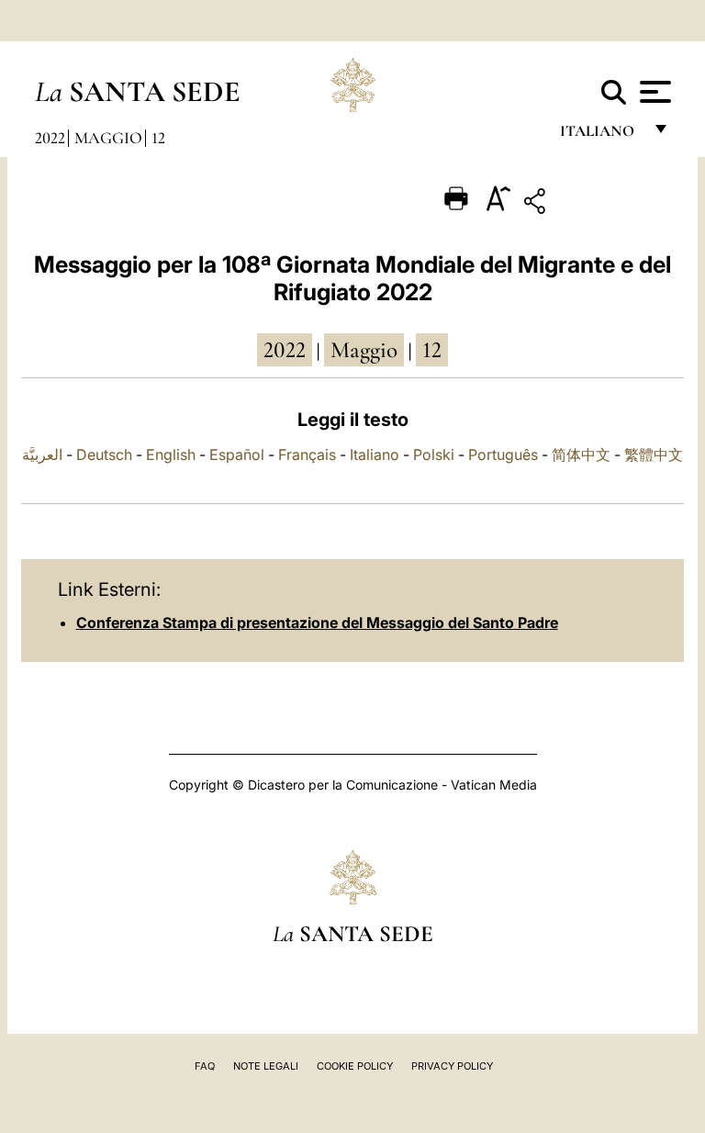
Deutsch (104, 454)
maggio (363, 350)
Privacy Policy (452, 1066)
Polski (433, 454)
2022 (50, 138)
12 (158, 138)
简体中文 (581, 454)
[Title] (591, 204)
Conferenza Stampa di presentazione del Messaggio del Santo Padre (317, 622)
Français (307, 454)
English (171, 454)
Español (236, 454)
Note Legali (265, 1066)
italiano (600, 135)
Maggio (108, 138)
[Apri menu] (653, 91)
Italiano (374, 454)
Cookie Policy (355, 1066)
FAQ (205, 1066)
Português (503, 454)
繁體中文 (653, 454)
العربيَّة (42, 454)
